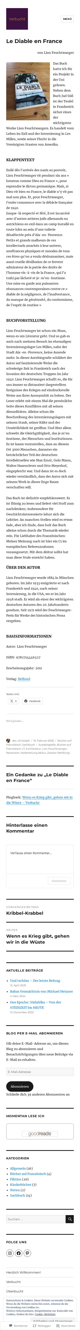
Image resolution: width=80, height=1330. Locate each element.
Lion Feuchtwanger (54, 748)
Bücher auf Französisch (28, 1174)
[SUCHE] (70, 1219)
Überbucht (14, 1291)
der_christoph (21, 740)
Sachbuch (28, 744)
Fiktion (15, 1179)
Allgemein (18, 1168)
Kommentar (59, 880)
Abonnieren (20, 1086)
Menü (67, 18)
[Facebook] (18, 1253)
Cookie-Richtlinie (45, 1314)
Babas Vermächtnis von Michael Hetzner (41, 991)
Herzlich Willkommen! (23, 1272)
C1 (23, 748)
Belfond (24, 679)
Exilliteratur (33, 748)
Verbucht (13, 1282)
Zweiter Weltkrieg (58, 752)
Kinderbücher (20, 1185)
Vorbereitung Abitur (33, 752)
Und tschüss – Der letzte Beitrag (35, 981)
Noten (15, 1190)
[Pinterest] (27, 1253)
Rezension (12, 752)
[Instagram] (10, 1253)
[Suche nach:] (36, 1219)
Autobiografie (47, 744)
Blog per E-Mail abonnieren (34, 1033)
